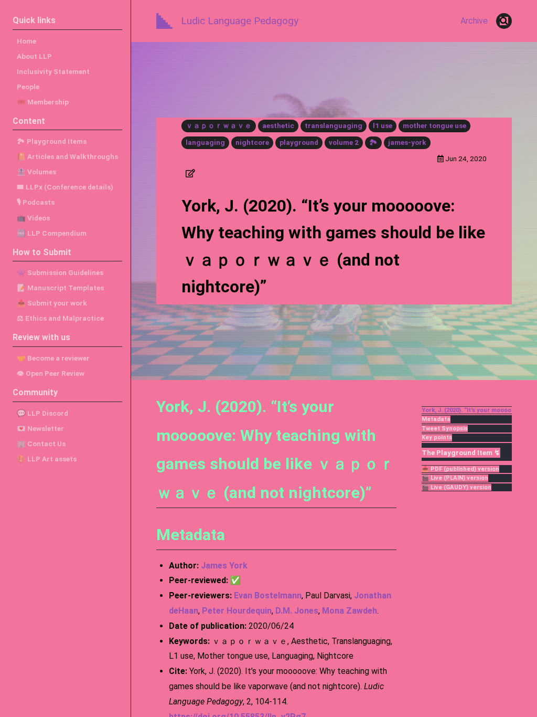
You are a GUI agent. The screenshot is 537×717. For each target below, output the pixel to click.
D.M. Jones (296, 611)
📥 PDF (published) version (460, 469)
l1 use (382, 125)
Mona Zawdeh (349, 611)
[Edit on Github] (190, 173)
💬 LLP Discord (42, 413)
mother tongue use (434, 125)
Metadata (436, 419)
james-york (407, 142)
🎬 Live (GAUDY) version (456, 487)
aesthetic (278, 125)
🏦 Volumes (36, 171)
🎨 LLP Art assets (47, 459)
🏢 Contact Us (41, 443)
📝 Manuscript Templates (60, 287)
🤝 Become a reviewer (53, 358)
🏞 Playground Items (52, 141)
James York (224, 566)
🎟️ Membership (43, 102)
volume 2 (344, 142)
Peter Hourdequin (237, 611)
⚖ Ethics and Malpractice (60, 318)
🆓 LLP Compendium (52, 233)
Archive (474, 21)
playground (299, 142)
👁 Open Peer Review (50, 373)
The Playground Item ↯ (461, 452)
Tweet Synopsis (445, 428)
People (28, 86)
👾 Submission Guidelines (60, 272)
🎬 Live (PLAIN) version (455, 478)
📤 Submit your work (52, 303)
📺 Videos (33, 218)
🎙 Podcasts (36, 202)
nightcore (252, 142)
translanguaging (333, 125)
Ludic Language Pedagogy (239, 21)
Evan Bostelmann (268, 595)
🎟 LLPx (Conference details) (65, 187)
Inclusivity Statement (53, 71)
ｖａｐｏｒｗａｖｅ (219, 125)
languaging (205, 142)
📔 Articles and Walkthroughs (67, 156)
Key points (437, 437)
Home (26, 41)
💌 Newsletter (40, 428)
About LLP (34, 56)
